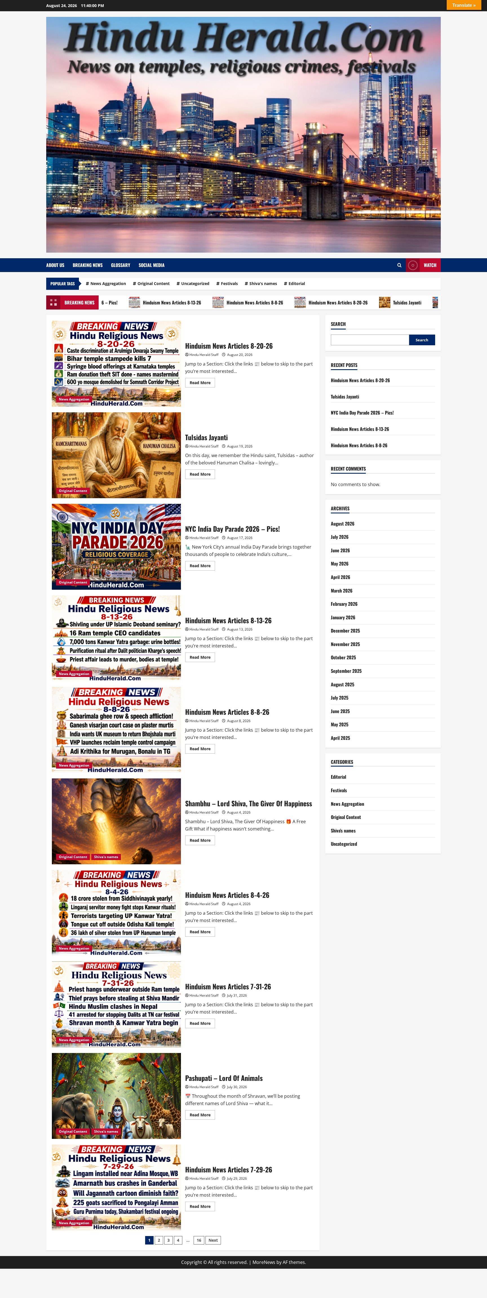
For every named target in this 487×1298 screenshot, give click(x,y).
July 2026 (340, 536)
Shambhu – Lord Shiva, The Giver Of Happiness (116, 821)
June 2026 (340, 550)
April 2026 (340, 577)
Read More (202, 384)
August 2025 (342, 684)
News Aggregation (108, 283)
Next (213, 1240)
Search (338, 324)
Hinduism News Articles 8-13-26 (121, 302)
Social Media (152, 265)
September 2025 (346, 670)
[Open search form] (399, 265)
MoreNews (264, 1262)
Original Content (154, 283)
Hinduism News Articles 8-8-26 (204, 302)
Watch (430, 265)
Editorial (297, 283)
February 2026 (344, 603)
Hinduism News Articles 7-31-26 (116, 1004)
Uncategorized (195, 283)
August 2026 (343, 523)
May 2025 (339, 724)
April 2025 (340, 737)
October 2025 (343, 657)
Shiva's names (263, 283)
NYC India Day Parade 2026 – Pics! (427, 302)
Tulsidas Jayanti (357, 302)
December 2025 (345, 630)
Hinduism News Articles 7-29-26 (116, 1187)
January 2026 (343, 617)
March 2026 (342, 590)
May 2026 (340, 563)
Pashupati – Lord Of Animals (116, 1096)
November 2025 (345, 643)
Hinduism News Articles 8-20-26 (287, 302)
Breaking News (88, 265)
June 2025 (340, 710)
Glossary (120, 265)
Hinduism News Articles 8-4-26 (116, 913)
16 (199, 1240)
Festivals (229, 283)
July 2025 (339, 697)
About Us (55, 265)
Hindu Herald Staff (203, 354)
